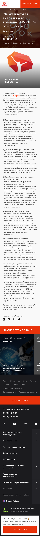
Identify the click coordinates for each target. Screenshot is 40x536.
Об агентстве (15, 381)
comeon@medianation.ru (16, 409)
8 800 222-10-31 (10, 413)
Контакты (15, 385)
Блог (23, 385)
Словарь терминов (9, 392)
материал (16, 96)
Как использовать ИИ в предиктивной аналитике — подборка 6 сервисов (15, 368)
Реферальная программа (28, 392)
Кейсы (25, 381)
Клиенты (33, 381)
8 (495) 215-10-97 (10, 417)
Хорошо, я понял (20, 529)
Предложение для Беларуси (13, 388)
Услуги (5, 381)
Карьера (6, 385)
